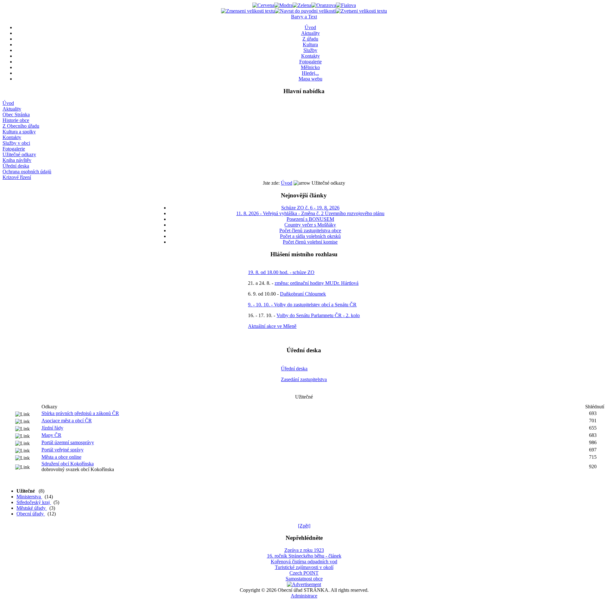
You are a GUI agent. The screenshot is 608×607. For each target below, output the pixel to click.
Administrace (304, 595)
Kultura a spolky (19, 131)
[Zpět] (304, 525)
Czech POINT (304, 573)
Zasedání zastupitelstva (304, 379)
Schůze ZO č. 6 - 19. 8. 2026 (310, 207)
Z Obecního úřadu (21, 126)
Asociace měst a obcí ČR (66, 420)
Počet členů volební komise (310, 242)
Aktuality (310, 33)
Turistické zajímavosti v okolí (304, 567)
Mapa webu (310, 78)
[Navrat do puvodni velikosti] (305, 11)
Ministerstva (29, 496)
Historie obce (16, 120)
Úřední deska (16, 166)
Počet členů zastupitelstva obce (310, 230)
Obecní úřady (30, 513)
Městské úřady (31, 508)
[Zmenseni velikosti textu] (248, 11)
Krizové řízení (17, 177)
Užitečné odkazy (19, 154)
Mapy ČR (51, 435)
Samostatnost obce (304, 578)
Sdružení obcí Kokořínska (67, 463)
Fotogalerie (310, 61)
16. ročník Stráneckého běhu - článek (304, 556)
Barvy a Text (304, 16)
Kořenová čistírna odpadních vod (304, 561)
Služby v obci (16, 143)
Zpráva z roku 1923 (304, 550)
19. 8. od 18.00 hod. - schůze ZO (281, 272)
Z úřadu (310, 39)
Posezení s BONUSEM (310, 219)
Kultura (310, 44)
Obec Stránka (16, 114)
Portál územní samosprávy (67, 442)
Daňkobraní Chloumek (303, 294)
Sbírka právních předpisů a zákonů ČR (80, 413)
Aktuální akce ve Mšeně (272, 326)
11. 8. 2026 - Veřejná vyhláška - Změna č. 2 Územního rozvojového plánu (310, 213)
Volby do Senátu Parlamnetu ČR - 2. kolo (318, 315)
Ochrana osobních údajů (27, 171)
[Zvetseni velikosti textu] (361, 11)
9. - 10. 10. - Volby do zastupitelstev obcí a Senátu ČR (302, 304)
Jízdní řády (52, 428)
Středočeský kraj (33, 502)
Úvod (310, 27)
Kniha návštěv (17, 160)
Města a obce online (61, 457)
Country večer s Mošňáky (310, 224)
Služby (310, 50)
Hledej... (310, 73)
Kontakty (310, 56)
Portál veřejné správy (62, 449)
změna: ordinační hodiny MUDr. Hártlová (316, 283)
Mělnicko (310, 67)
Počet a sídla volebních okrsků (310, 236)
